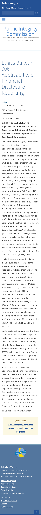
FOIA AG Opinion (10, 500)
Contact (27, 8)
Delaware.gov (10, 3)
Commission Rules (8, 487)
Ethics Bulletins (7, 490)
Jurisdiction (5, 497)
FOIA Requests (7, 507)
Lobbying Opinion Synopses (12, 473)
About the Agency (8, 480)
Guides (20, 8)
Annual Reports (7, 484)
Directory (6, 8)
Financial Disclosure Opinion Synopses (17, 476)
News (13, 8)
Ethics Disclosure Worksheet (12, 493)
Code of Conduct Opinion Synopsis (15, 470)
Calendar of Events (9, 467)
